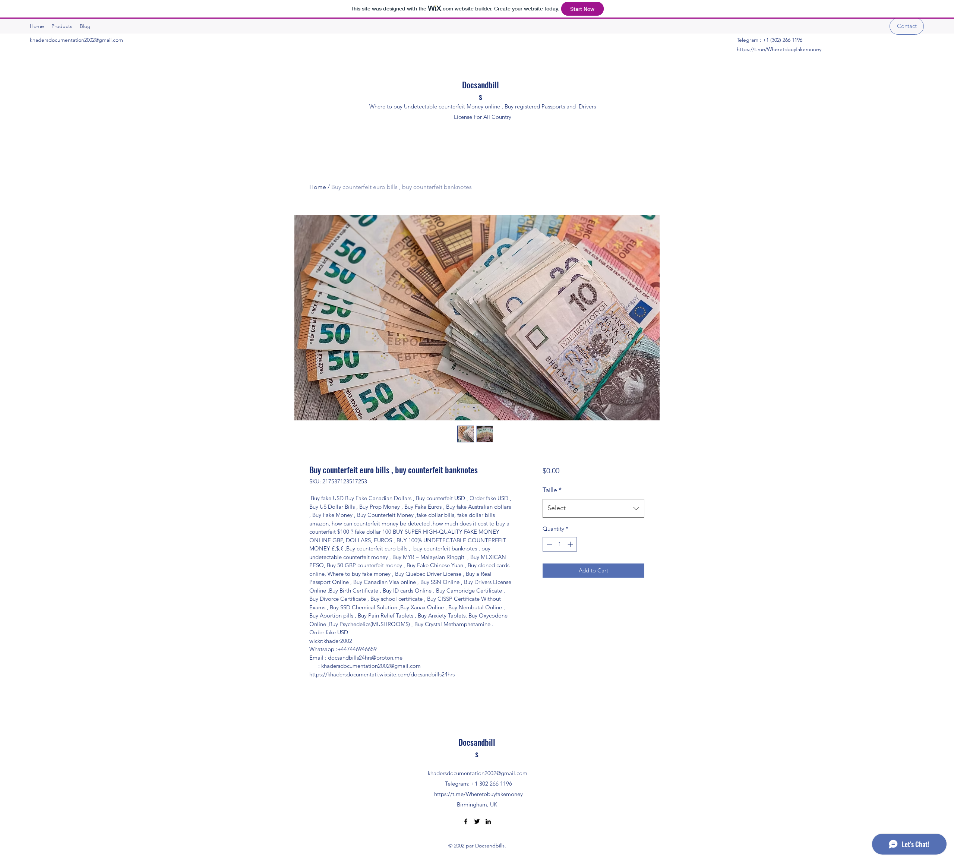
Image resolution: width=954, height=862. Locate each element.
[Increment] (571, 544)
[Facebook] (466, 821)
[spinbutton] (560, 544)
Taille (552, 490)
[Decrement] (549, 544)
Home (317, 186)
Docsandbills (480, 90)
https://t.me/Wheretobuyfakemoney (779, 49)
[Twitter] (477, 821)
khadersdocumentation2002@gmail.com (76, 40)
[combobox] (593, 508)
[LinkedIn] (488, 821)
